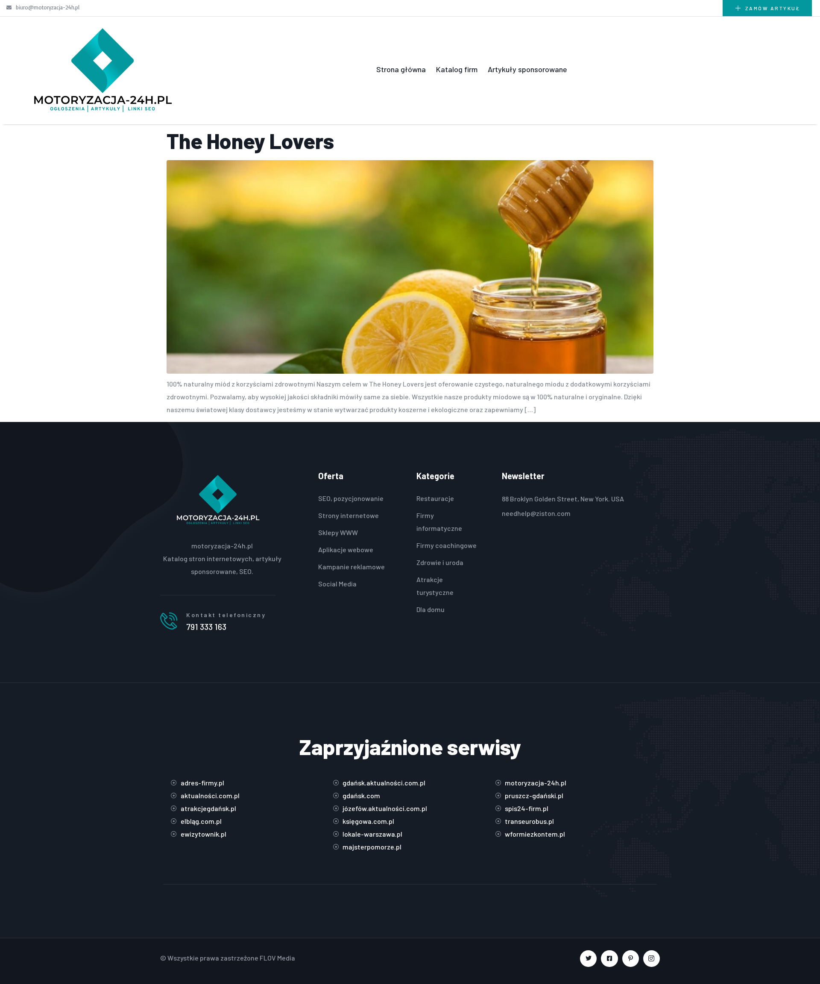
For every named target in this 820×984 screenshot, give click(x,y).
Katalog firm (456, 69)
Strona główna (401, 69)
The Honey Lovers (250, 140)
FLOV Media (277, 958)
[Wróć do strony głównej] (102, 69)
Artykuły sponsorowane (527, 69)
